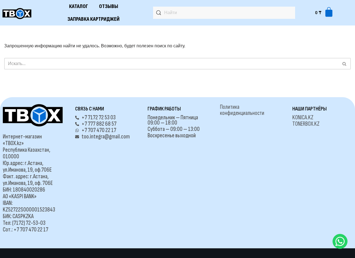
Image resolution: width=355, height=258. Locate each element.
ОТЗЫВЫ (108, 6)
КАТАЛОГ (78, 6)
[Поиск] (344, 63)
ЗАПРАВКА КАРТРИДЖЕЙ (93, 19)
